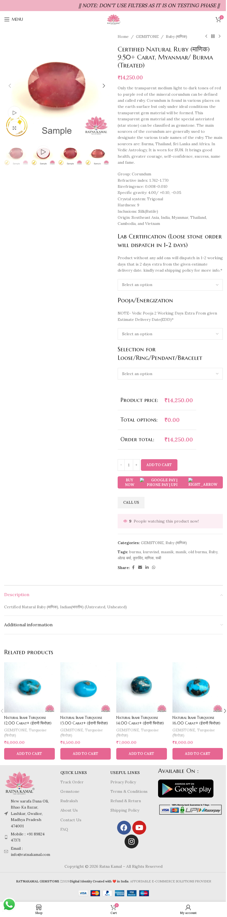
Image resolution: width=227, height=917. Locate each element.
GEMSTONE (147, 36)
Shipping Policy (124, 810)
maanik (167, 551)
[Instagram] (131, 841)
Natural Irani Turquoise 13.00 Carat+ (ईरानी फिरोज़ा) (84, 720)
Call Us (131, 502)
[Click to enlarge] (14, 128)
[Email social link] (140, 567)
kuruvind (151, 551)
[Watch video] (14, 112)
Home (123, 36)
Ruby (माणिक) (176, 36)
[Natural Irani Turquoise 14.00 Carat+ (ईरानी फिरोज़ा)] (141, 687)
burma (135, 551)
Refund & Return (125, 800)
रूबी (158, 557)
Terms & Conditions (129, 791)
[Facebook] (124, 828)
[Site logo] (113, 19)
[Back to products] (213, 36)
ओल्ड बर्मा (124, 557)
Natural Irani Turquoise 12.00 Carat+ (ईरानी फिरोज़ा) (27, 720)
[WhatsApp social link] (153, 567)
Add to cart (159, 465)
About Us (69, 810)
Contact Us (70, 819)
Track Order (72, 782)
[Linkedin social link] (147, 567)
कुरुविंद (138, 557)
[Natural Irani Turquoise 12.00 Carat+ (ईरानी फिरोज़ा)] (29, 687)
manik (181, 551)
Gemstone (69, 791)
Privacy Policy (123, 782)
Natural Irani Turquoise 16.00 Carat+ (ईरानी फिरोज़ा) (196, 720)
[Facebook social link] (133, 567)
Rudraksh (69, 800)
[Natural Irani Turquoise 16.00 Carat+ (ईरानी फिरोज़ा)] (197, 687)
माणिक (149, 557)
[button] (9, 85)
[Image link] (19, 782)
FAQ (64, 829)
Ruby (213, 551)
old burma (197, 551)
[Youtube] (139, 828)
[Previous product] (206, 36)
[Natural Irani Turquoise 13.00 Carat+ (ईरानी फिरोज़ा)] (85, 687)
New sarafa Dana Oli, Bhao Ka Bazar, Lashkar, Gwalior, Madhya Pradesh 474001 (30, 813)
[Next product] (219, 36)
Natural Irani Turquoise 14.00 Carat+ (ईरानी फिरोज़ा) (140, 720)
